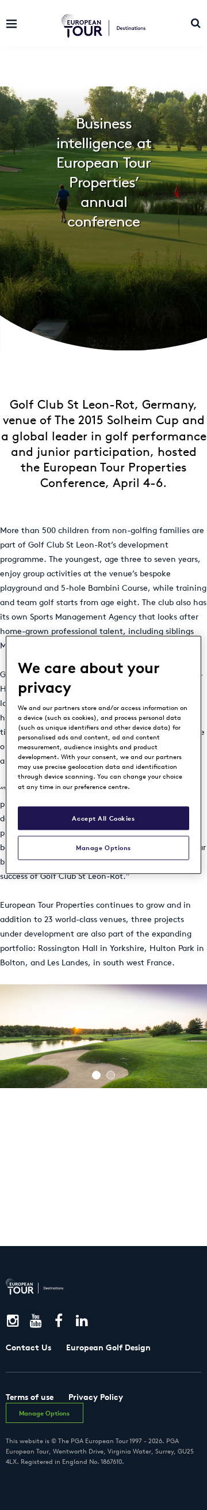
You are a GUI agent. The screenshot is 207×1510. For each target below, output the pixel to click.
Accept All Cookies (103, 818)
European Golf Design (108, 1347)
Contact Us (28, 1347)
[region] (103, 754)
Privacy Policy (95, 1397)
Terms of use (29, 1397)
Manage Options (103, 848)
